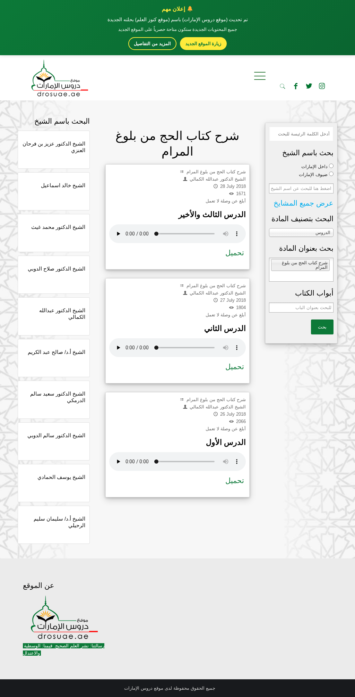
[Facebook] (296, 86)
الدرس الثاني (225, 328)
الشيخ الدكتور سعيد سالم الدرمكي (57, 397)
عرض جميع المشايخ (304, 203)
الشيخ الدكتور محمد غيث (58, 227)
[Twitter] (309, 86)
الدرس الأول (226, 442)
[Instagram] (322, 86)
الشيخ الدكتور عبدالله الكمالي (62, 313)
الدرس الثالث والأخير (212, 214)
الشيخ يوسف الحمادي (61, 477)
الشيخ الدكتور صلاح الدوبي (56, 269)
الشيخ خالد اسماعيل (63, 185)
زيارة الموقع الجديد (203, 43)
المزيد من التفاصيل (152, 43)
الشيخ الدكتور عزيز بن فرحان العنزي (54, 147)
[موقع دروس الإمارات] (58, 76)
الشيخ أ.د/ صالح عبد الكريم (56, 352)
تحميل (234, 253)
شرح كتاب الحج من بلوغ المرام (215, 171)
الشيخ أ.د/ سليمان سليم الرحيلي (59, 522)
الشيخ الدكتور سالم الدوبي (56, 435)
